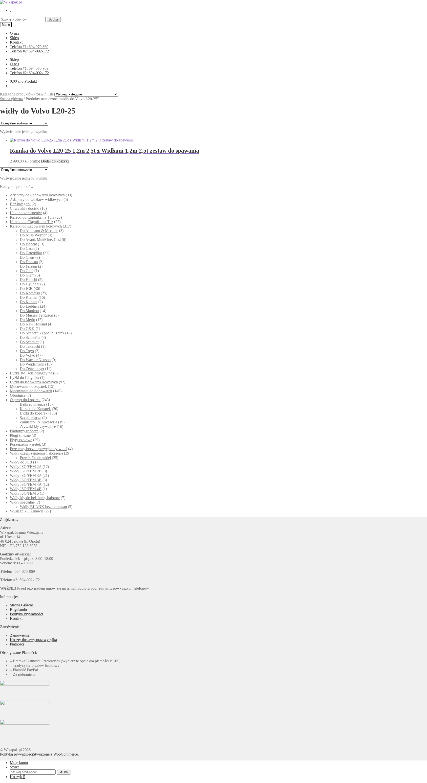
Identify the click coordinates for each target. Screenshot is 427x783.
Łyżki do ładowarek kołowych (34, 382)
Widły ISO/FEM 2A (26, 466)
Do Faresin (28, 266)
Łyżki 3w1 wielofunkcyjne (31, 373)
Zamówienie (19, 635)
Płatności (17, 644)
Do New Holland (33, 324)
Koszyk (17, 777)
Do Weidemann (32, 364)
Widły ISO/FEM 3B (26, 480)
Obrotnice (17, 395)
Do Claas (27, 257)
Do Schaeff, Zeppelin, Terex (42, 333)
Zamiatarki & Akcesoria (38, 422)
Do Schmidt (29, 342)
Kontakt (16, 42)
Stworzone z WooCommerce (55, 754)
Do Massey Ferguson (36, 315)
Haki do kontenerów (26, 213)
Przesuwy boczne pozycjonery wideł (38, 449)
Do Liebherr (29, 306)
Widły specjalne (22, 502)
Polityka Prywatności (26, 614)
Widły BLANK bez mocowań (43, 507)
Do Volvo (27, 355)
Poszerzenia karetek (25, 444)
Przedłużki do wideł (35, 458)
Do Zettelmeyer (32, 369)
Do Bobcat (28, 244)
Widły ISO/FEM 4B (26, 489)
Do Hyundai (29, 284)
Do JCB (26, 288)
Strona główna (11, 99)
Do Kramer (29, 297)
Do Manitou (29, 311)
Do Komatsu (30, 293)
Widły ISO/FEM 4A (26, 484)
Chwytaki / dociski (24, 208)
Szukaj (54, 19)
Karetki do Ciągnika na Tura (32, 217)
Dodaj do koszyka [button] (55, 161)
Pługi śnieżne (20, 435)
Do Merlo (27, 320)
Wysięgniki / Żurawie (26, 511)
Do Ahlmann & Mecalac (39, 231)
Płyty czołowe (21, 440)
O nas (14, 33)
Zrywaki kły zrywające (38, 426)
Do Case (26, 248)
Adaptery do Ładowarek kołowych (37, 195)
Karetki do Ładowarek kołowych (36, 226)
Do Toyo (27, 351)
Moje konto (19, 762)
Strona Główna (22, 605)
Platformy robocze (24, 431)
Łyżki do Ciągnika (24, 377)
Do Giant (27, 275)
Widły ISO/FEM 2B (26, 471)
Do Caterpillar (31, 253)
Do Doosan (29, 262)
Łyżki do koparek (33, 413)
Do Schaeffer (30, 337)
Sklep (14, 38)
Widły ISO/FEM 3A (26, 475)
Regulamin (18, 609)
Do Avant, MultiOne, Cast (40, 239)
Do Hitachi (28, 279)
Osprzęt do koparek (25, 400)
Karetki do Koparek (35, 409)
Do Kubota (28, 302)
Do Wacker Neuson (35, 360)
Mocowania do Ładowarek (31, 391)
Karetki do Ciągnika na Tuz (31, 222)
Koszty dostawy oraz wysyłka (33, 640)
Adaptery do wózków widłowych (36, 199)
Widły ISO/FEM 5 (24, 493)
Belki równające (32, 404)
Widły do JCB (21, 462)
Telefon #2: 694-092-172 (29, 51)
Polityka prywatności (16, 754)
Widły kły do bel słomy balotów (35, 498)
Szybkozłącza (30, 417)
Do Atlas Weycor (33, 235)
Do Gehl (26, 271)
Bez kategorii (20, 204)
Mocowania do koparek (28, 386)
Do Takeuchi (30, 346)
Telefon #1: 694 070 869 (29, 47)
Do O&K (27, 328)
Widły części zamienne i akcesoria (36, 453)
